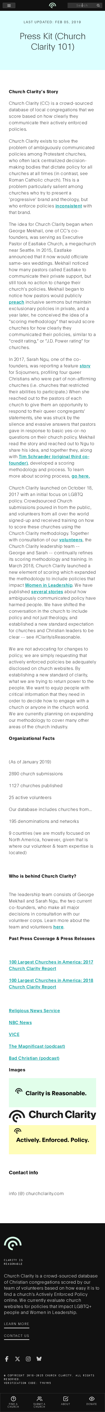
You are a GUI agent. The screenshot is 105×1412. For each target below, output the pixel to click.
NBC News (20, 1022)
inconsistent (68, 205)
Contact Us (16, 1335)
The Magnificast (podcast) (37, 1046)
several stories (47, 591)
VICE (14, 1034)
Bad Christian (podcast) (34, 1058)
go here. (81, 475)
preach (16, 301)
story (85, 365)
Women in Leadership (49, 585)
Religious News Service (34, 1010)
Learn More (16, 1324)
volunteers (71, 539)
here (58, 926)
